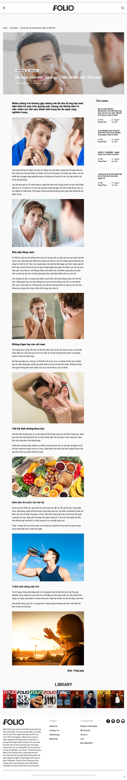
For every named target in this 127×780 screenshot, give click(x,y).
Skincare (33, 70)
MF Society (85, 730)
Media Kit (53, 739)
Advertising (54, 735)
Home (5, 28)
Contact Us (54, 730)
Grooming (13, 28)
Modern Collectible (88, 726)
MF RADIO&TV (86, 743)
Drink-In (83, 735)
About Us (53, 726)
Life (82, 739)
